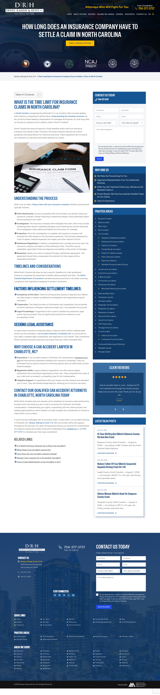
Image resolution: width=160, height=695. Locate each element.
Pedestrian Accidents (106, 309)
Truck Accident (104, 331)
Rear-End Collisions (109, 261)
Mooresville (20, 676)
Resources (130, 14)
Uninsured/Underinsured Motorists (111, 344)
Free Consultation (80, 43)
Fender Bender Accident (111, 249)
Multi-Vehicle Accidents (111, 257)
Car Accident (103, 234)
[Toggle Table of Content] (37, 95)
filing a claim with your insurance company (50, 204)
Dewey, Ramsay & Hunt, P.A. (41, 423)
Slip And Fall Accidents (107, 316)
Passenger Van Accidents (108, 305)
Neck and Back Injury (106, 293)
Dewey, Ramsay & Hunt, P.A (25, 76)
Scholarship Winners (129, 635)
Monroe (124, 673)
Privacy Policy (109, 153)
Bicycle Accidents (101, 649)
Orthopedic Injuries (105, 297)
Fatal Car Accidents (109, 245)
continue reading (106, 466)
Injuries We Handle (105, 14)
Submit (99, 159)
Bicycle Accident (105, 219)
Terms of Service (123, 153)
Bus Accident (103, 230)
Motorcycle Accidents (106, 285)
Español (119, 14)
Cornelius (46, 667)
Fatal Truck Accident (109, 335)
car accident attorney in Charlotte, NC (54, 333)
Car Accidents (21, 649)
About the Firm (80, 14)
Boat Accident (103, 222)
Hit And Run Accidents (107, 281)
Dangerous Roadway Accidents (114, 238)
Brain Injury (102, 226)
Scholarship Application (103, 635)
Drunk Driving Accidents (107, 273)
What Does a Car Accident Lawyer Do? (34, 450)
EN (149, 14)
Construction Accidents (107, 269)
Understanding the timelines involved (67, 116)
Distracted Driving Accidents (113, 242)
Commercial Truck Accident (112, 339)
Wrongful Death (104, 352)
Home (69, 14)
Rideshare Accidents (106, 312)
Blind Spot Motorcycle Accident (114, 289)
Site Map (46, 635)
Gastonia (98, 667)
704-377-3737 (146, 8)
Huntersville (47, 670)
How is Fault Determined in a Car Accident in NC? (39, 462)
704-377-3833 (26, 590)
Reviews (91, 14)
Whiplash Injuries (104, 348)
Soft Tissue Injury (105, 324)
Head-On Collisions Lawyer (112, 253)
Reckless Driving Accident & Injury (115, 264)
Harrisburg (125, 667)
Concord (19, 667)
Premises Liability (104, 301)
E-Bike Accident (104, 277)
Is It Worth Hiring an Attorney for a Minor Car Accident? (41, 446)
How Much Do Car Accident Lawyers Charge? (37, 454)
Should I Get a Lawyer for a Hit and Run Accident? (39, 458)
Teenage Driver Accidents (108, 328)
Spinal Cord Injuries (105, 320)
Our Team (46, 632)
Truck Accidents (48, 649)
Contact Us (141, 14)
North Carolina (22, 113)
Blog (123, 632)
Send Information (104, 620)
